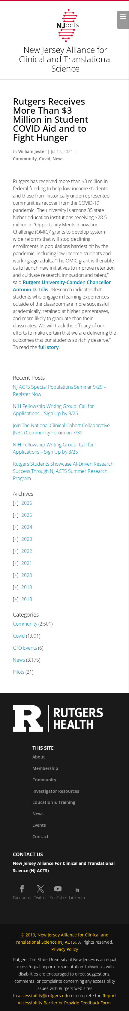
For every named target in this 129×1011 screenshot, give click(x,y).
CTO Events (25, 648)
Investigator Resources (55, 791)
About (38, 757)
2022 (26, 551)
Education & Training (53, 802)
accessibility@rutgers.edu (44, 995)
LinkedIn (77, 897)
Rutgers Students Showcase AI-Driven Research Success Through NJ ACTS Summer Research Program (63, 471)
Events (39, 825)
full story (48, 347)
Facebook (22, 897)
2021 (26, 563)
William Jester (32, 151)
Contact (40, 836)
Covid (44, 158)
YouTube (58, 897)
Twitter (40, 897)
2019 (26, 587)
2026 (26, 503)
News (58, 158)
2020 (26, 575)
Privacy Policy (64, 949)
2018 (26, 599)
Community (25, 158)
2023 (26, 539)
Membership (45, 768)
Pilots (18, 672)
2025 (26, 515)
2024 (26, 527)
